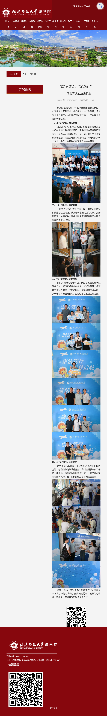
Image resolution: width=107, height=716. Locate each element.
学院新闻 (32, 74)
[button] (100, 6)
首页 (24, 74)
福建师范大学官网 (81, 6)
